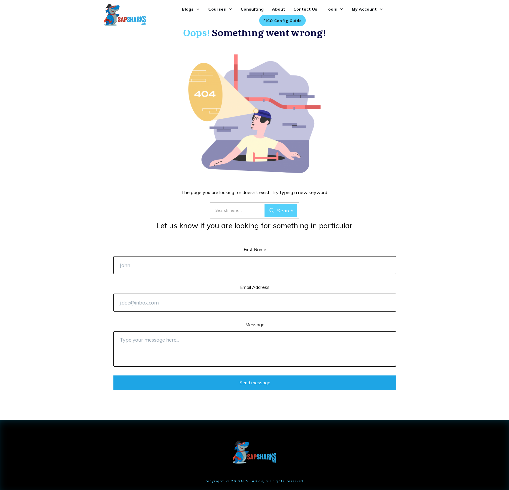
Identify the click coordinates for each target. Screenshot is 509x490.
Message (255, 324)
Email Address (255, 287)
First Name (255, 249)
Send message (254, 382)
